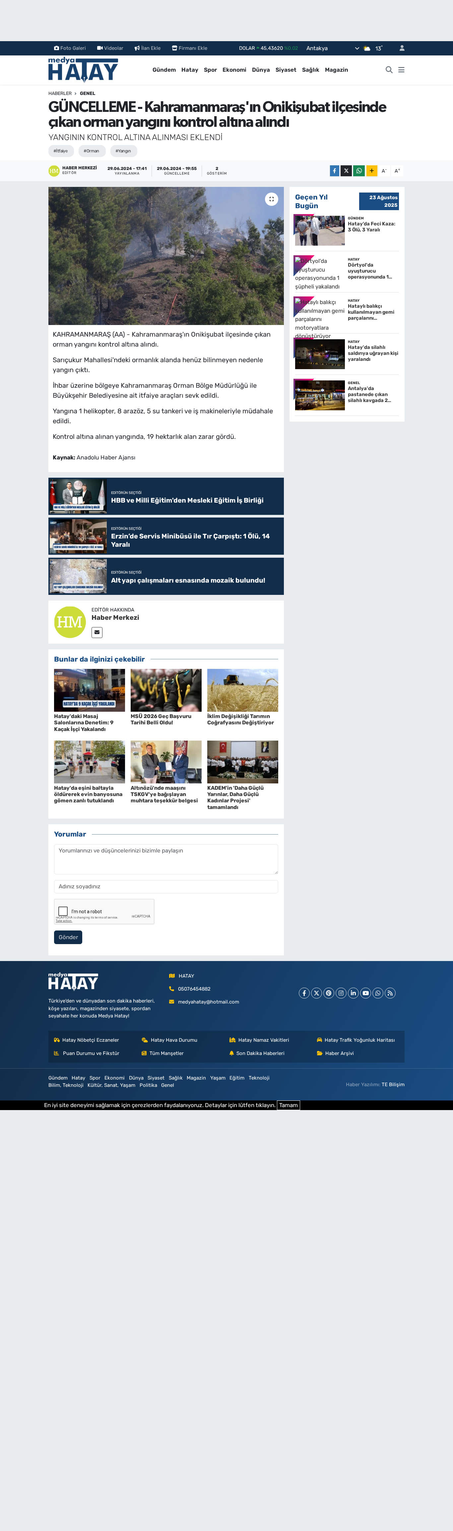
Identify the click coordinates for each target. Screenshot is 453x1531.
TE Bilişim (393, 1085)
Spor (210, 69)
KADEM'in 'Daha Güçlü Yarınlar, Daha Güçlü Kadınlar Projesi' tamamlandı (235, 797)
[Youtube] (365, 993)
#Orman (91, 150)
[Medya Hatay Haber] (83, 69)
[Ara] (389, 70)
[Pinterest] (328, 993)
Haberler (60, 93)
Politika (148, 1085)
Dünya (261, 69)
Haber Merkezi (115, 617)
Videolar (113, 48)
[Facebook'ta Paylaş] (334, 170)
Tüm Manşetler (167, 1053)
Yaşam (218, 1078)
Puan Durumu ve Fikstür (90, 1053)
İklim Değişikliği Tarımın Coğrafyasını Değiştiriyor (240, 719)
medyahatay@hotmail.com (208, 1002)
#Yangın (123, 150)
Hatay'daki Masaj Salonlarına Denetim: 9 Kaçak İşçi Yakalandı (83, 722)
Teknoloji (259, 1078)
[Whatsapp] (377, 993)
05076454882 (194, 989)
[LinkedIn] (353, 993)
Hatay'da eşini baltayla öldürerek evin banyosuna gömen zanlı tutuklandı (88, 794)
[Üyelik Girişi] (399, 48)
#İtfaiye (60, 150)
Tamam (288, 1105)
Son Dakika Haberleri (260, 1053)
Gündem (164, 69)
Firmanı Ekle (193, 48)
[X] (316, 993)
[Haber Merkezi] (70, 621)
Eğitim (236, 1078)
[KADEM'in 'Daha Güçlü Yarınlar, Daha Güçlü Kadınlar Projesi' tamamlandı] (242, 761)
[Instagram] (341, 993)
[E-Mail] (97, 632)
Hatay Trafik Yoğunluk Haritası (360, 1040)
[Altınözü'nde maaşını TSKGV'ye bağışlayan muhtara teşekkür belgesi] (166, 761)
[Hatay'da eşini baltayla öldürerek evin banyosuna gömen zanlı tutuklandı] (89, 761)
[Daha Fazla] (371, 170)
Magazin (336, 69)
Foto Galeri (73, 48)
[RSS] (390, 993)
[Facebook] (304, 993)
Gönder (68, 937)
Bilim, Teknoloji (66, 1085)
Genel (87, 93)
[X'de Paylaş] (346, 170)
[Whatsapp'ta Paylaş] (359, 170)
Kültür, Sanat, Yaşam (111, 1085)
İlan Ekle (151, 48)
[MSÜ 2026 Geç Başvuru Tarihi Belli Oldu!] (166, 689)
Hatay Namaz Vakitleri (263, 1040)
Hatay (189, 69)
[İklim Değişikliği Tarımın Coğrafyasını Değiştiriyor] (242, 689)
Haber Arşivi (339, 1053)
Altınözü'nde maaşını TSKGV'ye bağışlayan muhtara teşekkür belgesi (164, 794)
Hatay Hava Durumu (174, 1040)
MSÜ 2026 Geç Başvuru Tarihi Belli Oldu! (161, 719)
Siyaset (286, 69)
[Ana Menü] (401, 70)
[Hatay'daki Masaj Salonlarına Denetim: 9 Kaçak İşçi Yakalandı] (89, 689)
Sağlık (310, 69)
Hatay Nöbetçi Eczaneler (90, 1040)
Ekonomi (234, 69)
